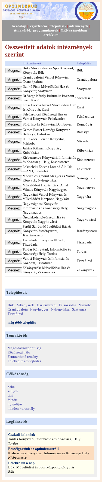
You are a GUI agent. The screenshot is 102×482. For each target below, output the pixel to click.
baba (11, 387)
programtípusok (45, 30)
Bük (11, 305)
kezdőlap (19, 26)
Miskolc (85, 305)
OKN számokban (74, 30)
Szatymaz (79, 309)
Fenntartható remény (23, 357)
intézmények (78, 26)
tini (10, 395)
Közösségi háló (19, 352)
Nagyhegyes (39, 309)
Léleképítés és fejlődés (24, 361)
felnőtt (12, 400)
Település (84, 63)
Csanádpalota (18, 309)
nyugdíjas (15, 404)
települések (58, 26)
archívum (51, 35)
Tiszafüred (15, 314)
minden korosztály (21, 408)
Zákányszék (25, 305)
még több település (22, 322)
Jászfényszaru (46, 305)
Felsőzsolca (67, 305)
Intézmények (32, 63)
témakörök (22, 30)
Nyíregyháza (60, 309)
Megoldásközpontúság (24, 348)
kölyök (13, 391)
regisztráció (38, 26)
